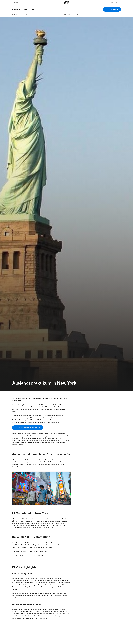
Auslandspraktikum (23, 9)
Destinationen (30, 15)
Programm (51, 15)
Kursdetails (15, 466)
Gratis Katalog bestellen (112, 9)
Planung (58, 15)
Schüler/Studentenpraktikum (72, 15)
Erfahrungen (41, 15)
